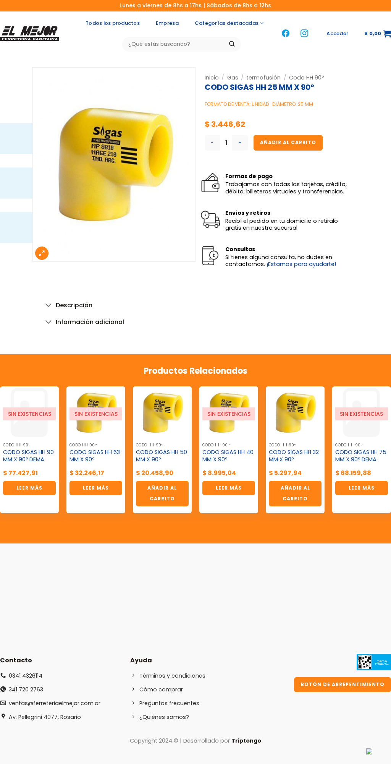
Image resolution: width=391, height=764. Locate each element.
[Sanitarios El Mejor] (31, 33)
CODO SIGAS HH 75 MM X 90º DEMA (360, 456)
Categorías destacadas (227, 23)
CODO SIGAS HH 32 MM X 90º (294, 456)
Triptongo (246, 741)
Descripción (74, 305)
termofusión (263, 77)
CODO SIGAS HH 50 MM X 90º (161, 456)
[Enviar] (232, 44)
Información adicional (90, 322)
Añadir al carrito (288, 142)
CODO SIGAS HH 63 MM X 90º (94, 456)
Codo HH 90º (306, 77)
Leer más (29, 488)
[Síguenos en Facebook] (285, 34)
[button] (337, 34)
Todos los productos (113, 23)
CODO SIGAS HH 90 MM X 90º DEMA (28, 456)
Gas (232, 77)
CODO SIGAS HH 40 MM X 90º (228, 456)
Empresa (167, 23)
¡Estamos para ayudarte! (301, 264)
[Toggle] (48, 305)
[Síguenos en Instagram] (304, 34)
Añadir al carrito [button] (162, 493)
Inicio (212, 77)
